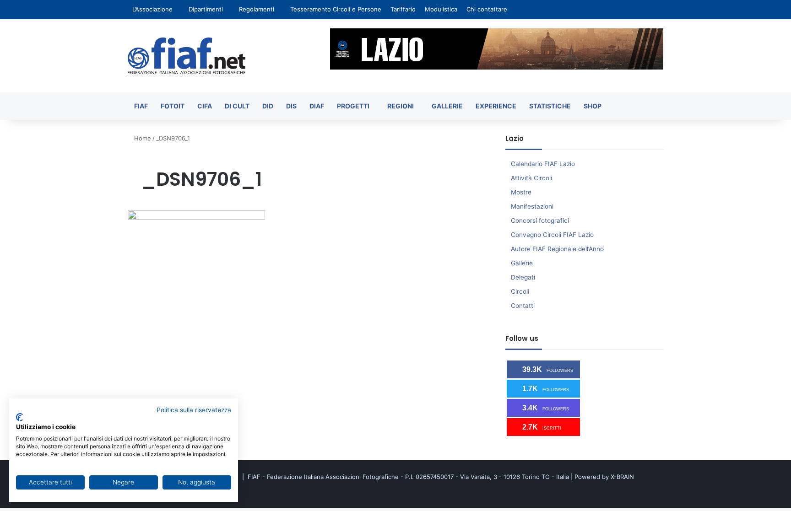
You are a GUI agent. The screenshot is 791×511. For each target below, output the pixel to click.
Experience (496, 106)
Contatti (523, 305)
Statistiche (550, 106)
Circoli (520, 291)
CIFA (204, 106)
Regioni (400, 106)
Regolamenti (256, 9)
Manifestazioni (532, 206)
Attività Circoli (531, 178)
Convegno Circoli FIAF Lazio (552, 234)
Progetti (353, 106)
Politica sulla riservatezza (194, 410)
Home (141, 138)
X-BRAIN (622, 476)
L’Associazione (152, 9)
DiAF (316, 106)
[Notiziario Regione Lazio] (186, 56)
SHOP (592, 106)
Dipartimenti (206, 9)
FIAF (141, 106)
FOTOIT (172, 106)
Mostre (521, 192)
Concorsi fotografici (540, 220)
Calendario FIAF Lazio (543, 163)
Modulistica (441, 9)
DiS (291, 106)
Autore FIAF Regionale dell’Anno (557, 249)
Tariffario (403, 9)
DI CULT (237, 106)
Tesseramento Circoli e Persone (335, 9)
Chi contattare (486, 9)
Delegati (523, 277)
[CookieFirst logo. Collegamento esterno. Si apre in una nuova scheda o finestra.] (19, 417)
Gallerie (447, 106)
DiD (267, 106)
